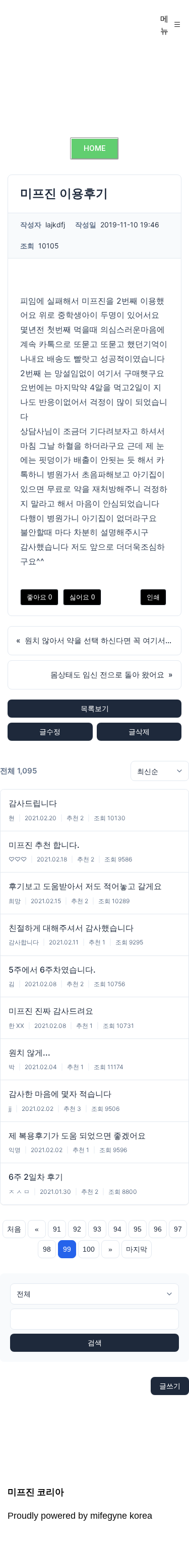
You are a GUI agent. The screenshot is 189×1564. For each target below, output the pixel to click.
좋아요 (39, 597)
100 (89, 1249)
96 (158, 1229)
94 (117, 1229)
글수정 (49, 731)
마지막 (136, 1249)
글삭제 (139, 731)
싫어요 (82, 597)
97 (178, 1229)
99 (67, 1249)
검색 (95, 1343)
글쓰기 (169, 1385)
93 (97, 1229)
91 (57, 1229)
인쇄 (153, 597)
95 (138, 1229)
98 (47, 1249)
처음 (14, 1229)
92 (77, 1229)
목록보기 (95, 708)
